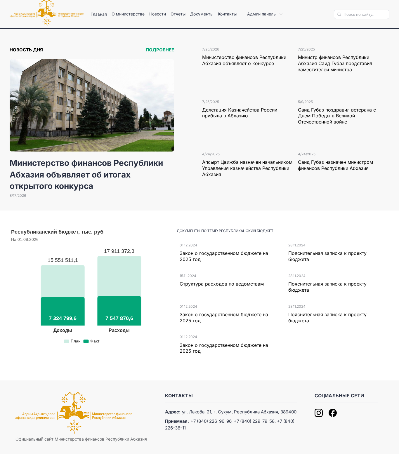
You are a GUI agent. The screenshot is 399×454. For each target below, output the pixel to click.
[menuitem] (99, 14)
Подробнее (160, 50)
